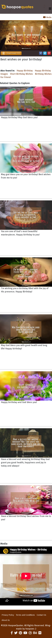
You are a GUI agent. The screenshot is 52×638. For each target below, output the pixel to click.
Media (48, 17)
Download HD (13, 53)
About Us (6, 620)
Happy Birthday (25, 70)
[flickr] (39, 633)
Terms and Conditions (25, 615)
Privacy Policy (8, 615)
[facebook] (12, 633)
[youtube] (25, 633)
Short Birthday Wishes (21, 74)
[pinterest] (20, 633)
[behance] (35, 633)
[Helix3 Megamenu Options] (50, 9)
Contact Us (41, 615)
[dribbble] (30, 633)
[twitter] (15, 633)
